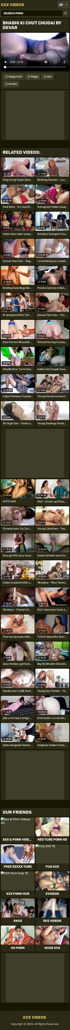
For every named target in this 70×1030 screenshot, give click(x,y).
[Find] (65, 13)
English (63, 5)
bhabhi (12, 84)
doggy (34, 76)
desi (49, 76)
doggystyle (15, 76)
